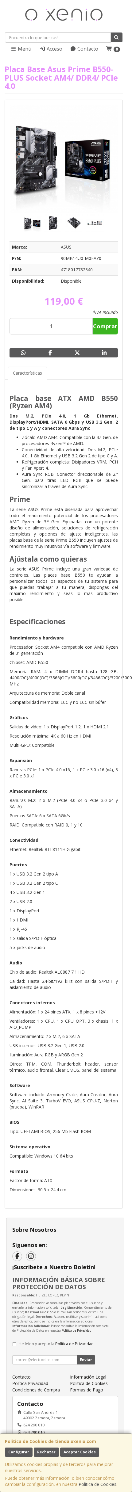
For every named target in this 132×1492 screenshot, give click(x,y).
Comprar (105, 326)
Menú (24, 48)
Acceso (53, 48)
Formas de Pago (86, 1390)
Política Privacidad (30, 1383)
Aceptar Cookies (80, 1452)
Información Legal (88, 1377)
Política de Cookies (97, 1484)
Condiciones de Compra (36, 1390)
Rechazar (46, 1452)
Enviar (86, 1359)
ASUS (66, 247)
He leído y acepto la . (57, 1343)
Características (27, 373)
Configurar (18, 1452)
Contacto (87, 48)
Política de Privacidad (76, 1330)
